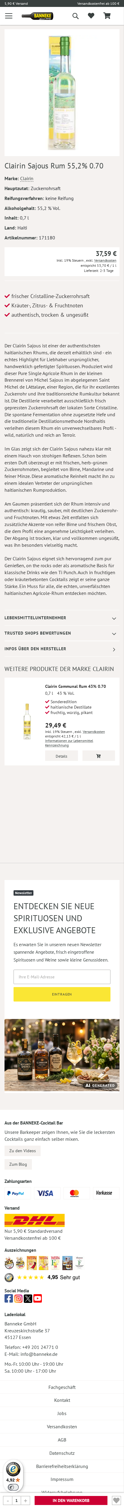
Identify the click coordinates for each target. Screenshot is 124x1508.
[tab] (62, 618)
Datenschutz (62, 1453)
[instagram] (18, 1300)
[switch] (13, 1487)
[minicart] (106, 16)
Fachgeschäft (62, 1387)
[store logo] (32, 16)
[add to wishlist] (91, 16)
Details (61, 756)
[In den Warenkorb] (98, 755)
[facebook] (9, 1300)
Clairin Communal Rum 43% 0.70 (75, 686)
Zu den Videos (22, 1150)
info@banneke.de (38, 1354)
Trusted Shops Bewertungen (38, 633)
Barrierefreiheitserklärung (62, 1466)
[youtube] (37, 1300)
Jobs (62, 1413)
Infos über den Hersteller (35, 648)
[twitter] (28, 1300)
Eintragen (62, 994)
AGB (62, 1440)
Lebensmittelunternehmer (35, 617)
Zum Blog (18, 1164)
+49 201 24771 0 (40, 1347)
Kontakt (62, 1400)
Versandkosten (105, 260)
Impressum (62, 1479)
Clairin (26, 178)
